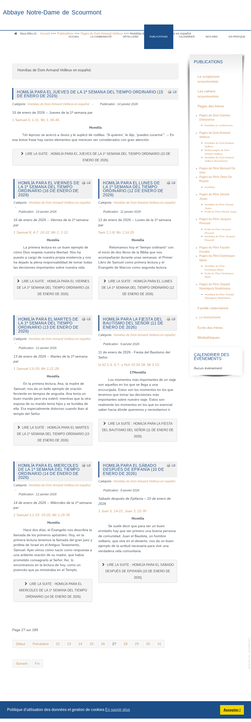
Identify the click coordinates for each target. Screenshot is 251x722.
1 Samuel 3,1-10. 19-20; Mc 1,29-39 (41, 515)
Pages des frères (211, 106)
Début (20, 644)
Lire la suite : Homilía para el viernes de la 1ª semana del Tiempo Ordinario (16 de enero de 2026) (53, 287)
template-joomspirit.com (249, 653)
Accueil (74, 36)
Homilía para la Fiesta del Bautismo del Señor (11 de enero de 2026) (133, 323)
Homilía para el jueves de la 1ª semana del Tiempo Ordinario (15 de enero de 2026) (90, 94)
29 (137, 644)
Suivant (21, 663)
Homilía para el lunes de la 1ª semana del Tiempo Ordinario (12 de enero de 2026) (133, 189)
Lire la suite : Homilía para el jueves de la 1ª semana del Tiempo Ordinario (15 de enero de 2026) (97, 157)
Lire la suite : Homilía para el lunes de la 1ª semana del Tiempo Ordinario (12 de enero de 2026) (138, 287)
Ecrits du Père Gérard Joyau (221, 211)
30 (148, 644)
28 (125, 644)
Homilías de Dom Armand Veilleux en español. (59, 104)
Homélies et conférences (219, 125)
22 (58, 644)
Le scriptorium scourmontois (209, 79)
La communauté (101, 36)
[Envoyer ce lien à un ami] (174, 92)
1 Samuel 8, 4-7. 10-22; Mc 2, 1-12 (40, 232)
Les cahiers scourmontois (208, 93)
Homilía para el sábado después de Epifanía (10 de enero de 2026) (133, 469)
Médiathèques (209, 337)
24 (80, 644)
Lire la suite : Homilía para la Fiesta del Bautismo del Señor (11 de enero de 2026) (138, 430)
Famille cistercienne (213, 308)
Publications (159, 36)
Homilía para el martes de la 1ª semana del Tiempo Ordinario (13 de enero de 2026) (48, 325)
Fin (37, 663)
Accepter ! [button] (232, 710)
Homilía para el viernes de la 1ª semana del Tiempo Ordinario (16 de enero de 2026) (48, 189)
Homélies (210, 187)
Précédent (41, 644)
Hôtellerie (130, 36)
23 (69, 644)
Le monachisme (210, 317)
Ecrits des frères (210, 328)
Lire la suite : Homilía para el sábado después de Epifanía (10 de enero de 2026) (139, 571)
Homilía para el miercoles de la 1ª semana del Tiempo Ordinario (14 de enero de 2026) (48, 471)
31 (159, 644)
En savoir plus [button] (117, 710)
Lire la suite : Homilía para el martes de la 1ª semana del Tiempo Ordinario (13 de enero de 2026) (53, 434)
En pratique (237, 36)
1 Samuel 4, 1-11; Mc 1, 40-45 (35, 120)
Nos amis (212, 36)
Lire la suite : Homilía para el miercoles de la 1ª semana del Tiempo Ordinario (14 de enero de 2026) (53, 590)
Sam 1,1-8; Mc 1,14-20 (116, 232)
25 (92, 644)
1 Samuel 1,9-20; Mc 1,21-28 (36, 369)
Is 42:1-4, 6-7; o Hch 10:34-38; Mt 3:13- (129, 365)
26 (103, 644)
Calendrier (187, 36)
